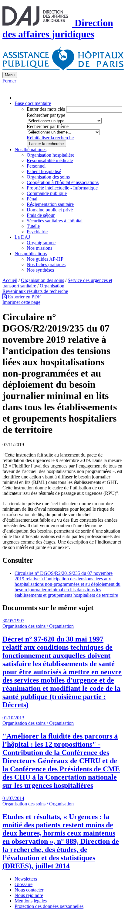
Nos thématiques (30, 149)
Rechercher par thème (48, 126)
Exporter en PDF (24, 296)
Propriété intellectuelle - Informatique (62, 187)
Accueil (9, 280)
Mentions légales (31, 900)
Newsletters (26, 878)
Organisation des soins (48, 176)
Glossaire (23, 884)
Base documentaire (33, 103)
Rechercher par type (46, 115)
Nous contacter (29, 889)
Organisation (52, 285)
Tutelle (33, 226)
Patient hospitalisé (44, 171)
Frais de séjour (41, 215)
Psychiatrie (37, 231)
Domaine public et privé (50, 209)
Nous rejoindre (29, 895)
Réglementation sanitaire (50, 204)
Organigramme (41, 242)
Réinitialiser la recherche (50, 137)
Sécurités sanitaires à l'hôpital (55, 220)
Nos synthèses (40, 270)
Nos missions (39, 248)
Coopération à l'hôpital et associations (63, 182)
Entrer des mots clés (46, 109)
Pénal (32, 198)
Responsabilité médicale (50, 160)
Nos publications (31, 253)
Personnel (36, 166)
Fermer (9, 80)
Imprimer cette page (21, 302)
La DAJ (22, 237)
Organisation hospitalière (50, 155)
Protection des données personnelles (49, 906)
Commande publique (47, 193)
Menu (10, 75)
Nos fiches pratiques (46, 264)
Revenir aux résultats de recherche (35, 291)
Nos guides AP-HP (45, 259)
